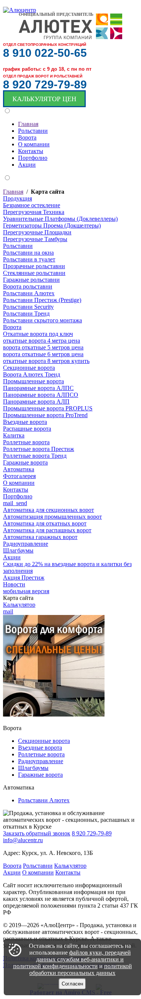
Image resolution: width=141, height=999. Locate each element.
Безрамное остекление (31, 205)
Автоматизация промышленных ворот (52, 516)
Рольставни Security (28, 307)
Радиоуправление (25, 543)
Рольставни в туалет (29, 259)
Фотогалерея (19, 476)
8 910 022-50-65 (45, 53)
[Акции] (54, 714)
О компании (19, 483)
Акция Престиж (23, 577)
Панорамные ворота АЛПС (38, 388)
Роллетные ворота (26, 442)
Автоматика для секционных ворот (48, 510)
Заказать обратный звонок (36, 833)
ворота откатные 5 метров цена (43, 347)
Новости (14, 584)
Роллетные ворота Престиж (38, 449)
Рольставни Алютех (29, 293)
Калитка (13, 435)
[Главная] (19, 10)
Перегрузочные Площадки (37, 232)
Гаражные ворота (25, 462)
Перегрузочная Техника (33, 212)
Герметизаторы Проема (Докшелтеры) (52, 225)
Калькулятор (19, 604)
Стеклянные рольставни (34, 273)
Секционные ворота (29, 367)
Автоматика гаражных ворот (40, 537)
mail (8, 611)
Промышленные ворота (33, 381)
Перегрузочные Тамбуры (35, 239)
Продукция (17, 198)
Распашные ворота (27, 428)
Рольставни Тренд (26, 313)
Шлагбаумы (18, 550)
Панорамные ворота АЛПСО (40, 395)
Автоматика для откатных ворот (44, 523)
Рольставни (18, 246)
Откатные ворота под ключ (38, 334)
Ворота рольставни (27, 286)
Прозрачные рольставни (34, 266)
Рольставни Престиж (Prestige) (42, 300)
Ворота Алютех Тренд (31, 374)
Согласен (72, 984)
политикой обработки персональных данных (80, 969)
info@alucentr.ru (23, 840)
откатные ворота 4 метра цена (41, 340)
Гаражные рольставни (31, 279)
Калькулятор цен (44, 99)
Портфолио (17, 496)
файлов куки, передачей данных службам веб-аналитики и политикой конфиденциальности (72, 959)
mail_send (15, 503)
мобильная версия (26, 591)
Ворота (12, 327)
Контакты (15, 489)
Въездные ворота (25, 422)
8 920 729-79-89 (45, 84)
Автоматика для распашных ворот (47, 530)
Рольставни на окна (28, 252)
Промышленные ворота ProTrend (45, 415)
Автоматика (18, 469)
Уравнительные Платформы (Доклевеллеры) (60, 219)
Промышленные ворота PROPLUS (47, 408)
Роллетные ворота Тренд (35, 455)
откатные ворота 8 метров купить (46, 361)
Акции (12, 557)
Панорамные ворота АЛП (36, 401)
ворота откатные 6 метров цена (43, 354)
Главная (13, 191)
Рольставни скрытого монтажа (42, 320)
